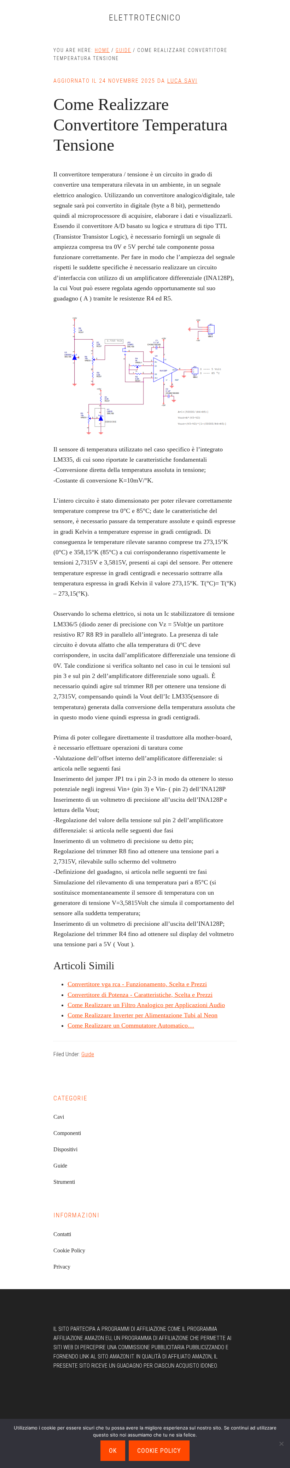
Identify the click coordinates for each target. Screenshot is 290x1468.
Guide (87, 1054)
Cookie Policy (69, 1250)
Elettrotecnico (145, 18)
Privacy (61, 1267)
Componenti (67, 1133)
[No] (281, 1443)
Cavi (58, 1117)
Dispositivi (65, 1149)
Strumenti (64, 1182)
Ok (113, 1450)
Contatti (62, 1234)
